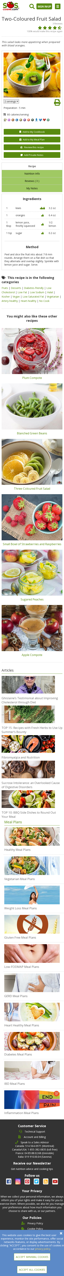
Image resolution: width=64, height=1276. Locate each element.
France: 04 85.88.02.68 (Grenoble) (34, 1153)
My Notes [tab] (32, 188)
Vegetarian (53, 296)
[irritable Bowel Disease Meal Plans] (32, 1070)
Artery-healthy (10, 301)
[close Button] (61, 1233)
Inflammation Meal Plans (21, 1113)
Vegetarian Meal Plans (19, 879)
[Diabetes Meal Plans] (32, 1041)
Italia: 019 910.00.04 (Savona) (35, 1156)
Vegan (16, 296)
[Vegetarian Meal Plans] (32, 865)
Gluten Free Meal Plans (20, 937)
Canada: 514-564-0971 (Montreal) (34, 1146)
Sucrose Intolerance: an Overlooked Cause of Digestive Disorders (31, 785)
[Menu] (57, 6)
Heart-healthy (29, 301)
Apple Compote (32, 655)
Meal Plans (13, 822)
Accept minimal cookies (32, 1257)
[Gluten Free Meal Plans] (32, 924)
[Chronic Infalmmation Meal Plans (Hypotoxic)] (32, 1099)
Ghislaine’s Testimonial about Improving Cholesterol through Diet (30, 700)
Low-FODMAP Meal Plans (21, 967)
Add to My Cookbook (34, 131)
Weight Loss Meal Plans (20, 908)
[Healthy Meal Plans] (32, 836)
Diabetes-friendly (34, 288)
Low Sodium (37, 292)
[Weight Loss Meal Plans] (32, 895)
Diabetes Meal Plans (18, 1054)
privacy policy (42, 1249)
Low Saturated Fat (34, 296)
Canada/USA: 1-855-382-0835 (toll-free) (34, 1149)
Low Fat (23, 292)
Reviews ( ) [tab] (32, 181)
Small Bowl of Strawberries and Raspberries (32, 544)
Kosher (6, 296)
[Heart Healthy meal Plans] (32, 1012)
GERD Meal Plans (16, 996)
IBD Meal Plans (14, 1084)
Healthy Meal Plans (17, 850)
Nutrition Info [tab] (32, 173)
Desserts (16, 288)
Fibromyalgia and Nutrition (21, 757)
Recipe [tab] (32, 166)
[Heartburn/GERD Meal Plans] (32, 982)
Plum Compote (32, 378)
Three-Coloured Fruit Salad (32, 489)
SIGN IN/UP (44, 6)
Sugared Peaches (32, 599)
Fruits (5, 288)
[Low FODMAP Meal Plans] (32, 953)
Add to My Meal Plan (34, 139)
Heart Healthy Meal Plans (21, 1025)
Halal (50, 292)
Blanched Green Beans (32, 433)
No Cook (44, 301)
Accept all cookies (32, 1269)
